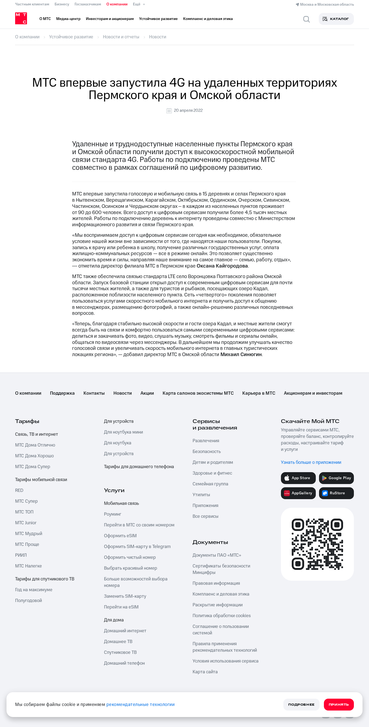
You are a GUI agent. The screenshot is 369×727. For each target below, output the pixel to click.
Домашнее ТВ (118, 641)
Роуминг (112, 514)
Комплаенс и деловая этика (221, 594)
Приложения (205, 505)
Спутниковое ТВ (120, 652)
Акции (147, 393)
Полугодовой (28, 600)
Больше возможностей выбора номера (135, 582)
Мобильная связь (121, 503)
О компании (117, 4)
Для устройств (119, 421)
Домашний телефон (124, 663)
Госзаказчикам (88, 4)
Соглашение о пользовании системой (221, 629)
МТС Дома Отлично (35, 445)
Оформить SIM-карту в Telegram (137, 546)
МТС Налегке (28, 566)
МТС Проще (27, 544)
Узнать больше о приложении (311, 462)
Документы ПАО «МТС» (217, 555)
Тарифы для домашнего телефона (139, 467)
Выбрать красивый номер (130, 568)
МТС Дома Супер (32, 467)
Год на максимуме (33, 590)
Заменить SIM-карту (125, 596)
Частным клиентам (32, 4)
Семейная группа (210, 484)
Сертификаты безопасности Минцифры (221, 569)
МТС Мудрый (28, 533)
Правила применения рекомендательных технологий (225, 647)
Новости (122, 393)
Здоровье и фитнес (212, 473)
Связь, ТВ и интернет (36, 434)
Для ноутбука (117, 443)
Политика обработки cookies (222, 616)
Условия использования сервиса (226, 661)
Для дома (114, 620)
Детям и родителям (213, 462)
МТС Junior (25, 523)
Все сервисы (206, 516)
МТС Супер (26, 501)
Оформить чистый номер (130, 557)
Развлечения (206, 441)
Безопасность (207, 451)
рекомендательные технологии (140, 704)
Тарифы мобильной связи (41, 479)
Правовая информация (216, 583)
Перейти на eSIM (121, 607)
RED (19, 490)
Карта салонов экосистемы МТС (198, 393)
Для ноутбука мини (123, 432)
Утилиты (201, 495)
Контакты (94, 393)
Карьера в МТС (258, 393)
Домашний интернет (125, 631)
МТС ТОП (24, 512)
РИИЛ (21, 555)
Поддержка (62, 393)
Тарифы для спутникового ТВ (44, 579)
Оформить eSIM (120, 536)
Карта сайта (205, 672)
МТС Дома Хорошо (34, 456)
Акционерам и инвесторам (313, 393)
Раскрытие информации (218, 605)
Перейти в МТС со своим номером (139, 525)
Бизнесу (62, 4)
